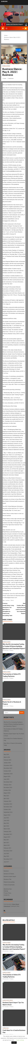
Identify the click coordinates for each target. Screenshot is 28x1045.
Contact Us (6, 895)
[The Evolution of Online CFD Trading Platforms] (14, 661)
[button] (6, 28)
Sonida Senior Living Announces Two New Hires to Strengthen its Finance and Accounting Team (8, 609)
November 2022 (8, 806)
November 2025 (8, 768)
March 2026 (7, 757)
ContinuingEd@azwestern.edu (14, 171)
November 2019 (8, 859)
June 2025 (6, 779)
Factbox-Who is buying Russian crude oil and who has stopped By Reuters (20, 608)
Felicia (12, 650)
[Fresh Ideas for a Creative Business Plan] (14, 1017)
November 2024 (8, 782)
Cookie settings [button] (20, 1040)
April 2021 (6, 842)
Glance (12, 600)
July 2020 (6, 853)
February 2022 (7, 831)
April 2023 (6, 798)
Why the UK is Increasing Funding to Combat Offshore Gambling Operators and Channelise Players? (14, 646)
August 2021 (7, 837)
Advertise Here (8, 889)
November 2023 (8, 787)
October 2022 (7, 809)
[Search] (23, 28)
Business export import (10, 876)
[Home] (3, 28)
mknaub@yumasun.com (10, 597)
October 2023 (7, 790)
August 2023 (7, 793)
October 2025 (7, 771)
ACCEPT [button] (14, 1042)
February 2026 (7, 760)
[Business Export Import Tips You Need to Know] (14, 990)
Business (6, 871)
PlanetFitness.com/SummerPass (11, 532)
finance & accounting (9, 882)
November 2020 (8, 851)
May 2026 (6, 754)
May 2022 (6, 823)
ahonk (5, 78)
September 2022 (8, 812)
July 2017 (6, 862)
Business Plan (7, 879)
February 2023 (7, 801)
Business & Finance (6, 65)
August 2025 (7, 776)
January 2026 (7, 762)
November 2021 (8, 834)
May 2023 (6, 795)
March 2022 (7, 829)
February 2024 (7, 784)
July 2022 (6, 817)
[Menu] (6, 28)
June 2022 (6, 820)
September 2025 (8, 773)
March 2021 (7, 845)
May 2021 (6, 839)
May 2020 (6, 856)
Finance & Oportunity (9, 884)
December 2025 (8, 765)
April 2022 (6, 826)
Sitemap (6, 891)
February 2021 (7, 848)
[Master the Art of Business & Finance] (14, 689)
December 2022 (8, 804)
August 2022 (7, 815)
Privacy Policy (7, 893)
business (7, 600)
